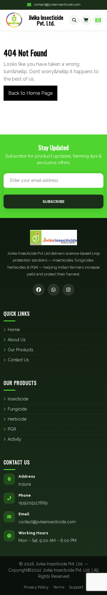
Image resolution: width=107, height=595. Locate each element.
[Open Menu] (98, 20)
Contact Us (18, 359)
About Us (17, 339)
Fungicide (17, 409)
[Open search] (74, 20)
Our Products (20, 349)
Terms (58, 587)
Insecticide (18, 399)
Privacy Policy (36, 587)
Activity (14, 439)
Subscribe (53, 201)
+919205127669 (33, 503)
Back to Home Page (28, 91)
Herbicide (17, 419)
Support (76, 587)
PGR (12, 429)
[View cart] (86, 20)
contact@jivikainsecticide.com (57, 5)
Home (14, 329)
